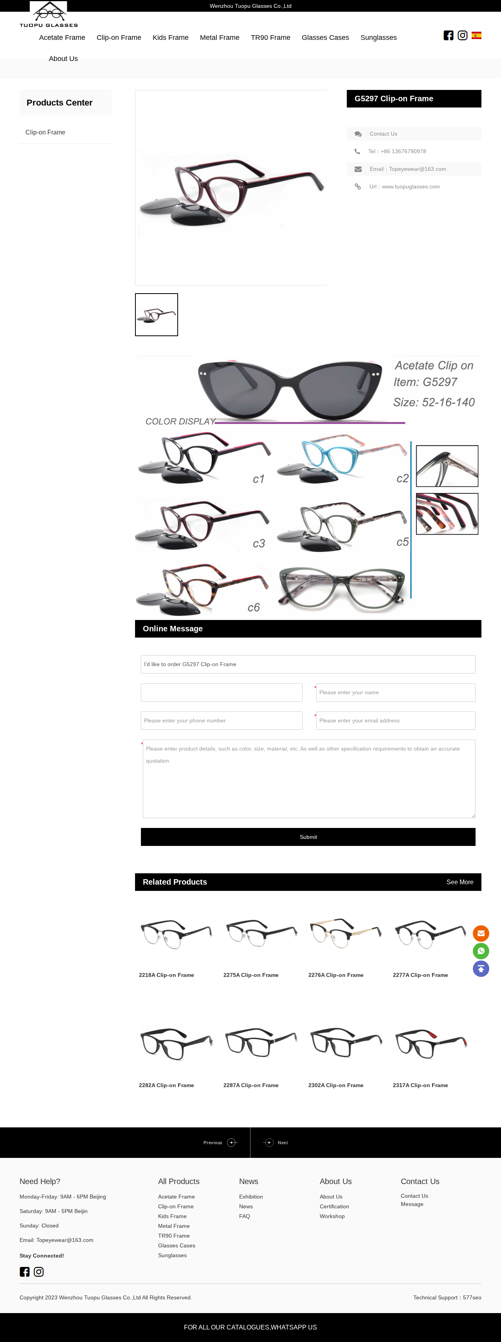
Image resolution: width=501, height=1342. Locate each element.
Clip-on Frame (119, 37)
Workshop (332, 1216)
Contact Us (383, 134)
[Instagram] (463, 35)
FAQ (244, 1216)
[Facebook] (448, 35)
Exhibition (251, 1196)
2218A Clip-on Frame (166, 975)
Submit (308, 837)
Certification (334, 1206)
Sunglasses (378, 37)
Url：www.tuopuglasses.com (404, 186)
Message (412, 1204)
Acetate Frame (62, 37)
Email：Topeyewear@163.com (408, 169)
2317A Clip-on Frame (420, 1085)
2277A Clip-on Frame (420, 975)
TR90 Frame (270, 37)
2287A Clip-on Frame (251, 1085)
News (246, 1206)
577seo (472, 1297)
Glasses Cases (325, 37)
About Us (63, 59)
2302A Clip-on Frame (336, 1085)
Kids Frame (171, 37)
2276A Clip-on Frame (336, 975)
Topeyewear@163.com (65, 1240)
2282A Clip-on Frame (166, 1085)
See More (460, 882)
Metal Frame (220, 37)
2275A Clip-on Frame (251, 975)
